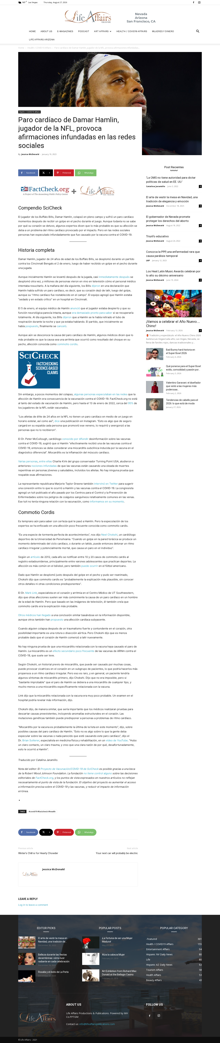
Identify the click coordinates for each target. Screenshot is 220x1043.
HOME (32, 31)
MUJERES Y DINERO (163, 31)
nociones (37, 465)
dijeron (96, 285)
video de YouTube (117, 740)
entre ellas (45, 461)
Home (21, 47)
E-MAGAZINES (65, 31)
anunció (75, 308)
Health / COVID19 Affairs (131, 31)
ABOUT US (46, 31)
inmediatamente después (114, 277)
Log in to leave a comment (33, 904)
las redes (121, 394)
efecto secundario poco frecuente (73, 651)
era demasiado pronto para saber (92, 312)
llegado (46, 615)
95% (130, 403)
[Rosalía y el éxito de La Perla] (26, 976)
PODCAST (83, 31)
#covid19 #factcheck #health (42, 811)
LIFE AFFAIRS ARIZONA (42, 39)
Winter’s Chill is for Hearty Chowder (38, 853)
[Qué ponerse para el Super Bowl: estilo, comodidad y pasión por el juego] (154, 370)
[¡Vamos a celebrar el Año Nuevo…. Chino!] (174, 303)
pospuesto (31, 326)
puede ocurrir (89, 565)
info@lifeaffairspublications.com (97, 1024)
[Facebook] (193, 2)
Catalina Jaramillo (155, 186)
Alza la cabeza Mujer (113, 954)
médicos (31, 615)
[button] (198, 31)
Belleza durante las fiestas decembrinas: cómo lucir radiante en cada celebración (53, 958)
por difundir (81, 439)
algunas (79, 394)
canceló (61, 326)
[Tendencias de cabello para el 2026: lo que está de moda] (154, 404)
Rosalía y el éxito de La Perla (53, 972)
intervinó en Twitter (106, 483)
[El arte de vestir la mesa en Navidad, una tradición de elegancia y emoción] (26, 942)
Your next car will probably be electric (117, 853)
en (114, 394)
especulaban (104, 394)
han (39, 615)
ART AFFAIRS (101, 31)
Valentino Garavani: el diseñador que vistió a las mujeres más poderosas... (183, 386)
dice (57, 421)
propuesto (57, 619)
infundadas (50, 465)
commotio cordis (67, 344)
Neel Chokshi (109, 534)
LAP (148, 260)
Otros (21, 615)
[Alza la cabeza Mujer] (90, 959)
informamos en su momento (107, 501)
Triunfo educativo (157, 236)
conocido (67, 439)
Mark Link (31, 592)
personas (90, 394)
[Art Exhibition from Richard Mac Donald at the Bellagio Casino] (90, 975)
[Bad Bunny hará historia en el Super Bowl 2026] (154, 354)
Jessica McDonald (30, 154)
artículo (35, 557)
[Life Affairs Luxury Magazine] (110, 16)
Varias (22, 461)
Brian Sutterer (30, 740)
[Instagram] (199, 2)
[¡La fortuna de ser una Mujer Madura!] (90, 942)
